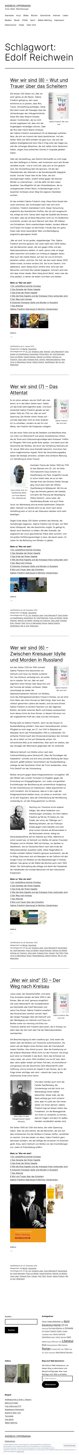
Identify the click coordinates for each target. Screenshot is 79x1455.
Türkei (66, 1349)
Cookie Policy (20, 1451)
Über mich (31, 25)
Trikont (62, 1349)
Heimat (58, 1337)
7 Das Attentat (16, 306)
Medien (8, 20)
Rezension (64, 1345)
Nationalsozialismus (53, 359)
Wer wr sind (25, 626)
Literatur (42, 359)
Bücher (34, 15)
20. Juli (28, 352)
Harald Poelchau (30, 357)
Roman (29, 362)
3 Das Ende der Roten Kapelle (23, 293)
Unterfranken (52, 1352)
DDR (66, 1325)
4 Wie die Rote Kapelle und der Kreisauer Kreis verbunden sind (39, 296)
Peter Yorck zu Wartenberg (31, 623)
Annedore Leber (37, 352)
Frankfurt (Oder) (56, 1331)
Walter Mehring (45, 20)
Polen (59, 1345)
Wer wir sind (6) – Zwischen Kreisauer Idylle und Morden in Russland (38, 654)
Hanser (53, 1337)
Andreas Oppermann (18, 5)
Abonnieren (50, 1384)
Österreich (69, 1352)
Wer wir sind (59, 362)
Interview (63, 1337)
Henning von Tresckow (41, 621)
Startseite (9, 15)
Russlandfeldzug (38, 956)
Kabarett (44, 1341)
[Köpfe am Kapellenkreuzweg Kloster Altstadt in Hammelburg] (11, 1373)
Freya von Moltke (16, 357)
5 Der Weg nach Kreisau (21, 299)
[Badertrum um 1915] (23, 1373)
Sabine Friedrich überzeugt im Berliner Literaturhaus (34, 309)
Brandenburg (48, 1325)
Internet (56, 15)
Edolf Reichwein (58, 354)
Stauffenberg (50, 362)
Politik (25, 20)
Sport (32, 20)
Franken (47, 1331)
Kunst (56, 1341)
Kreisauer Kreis (32, 359)
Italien (69, 1337)
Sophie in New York (13, 1413)
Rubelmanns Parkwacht (14, 1409)
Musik (17, 20)
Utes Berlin (9, 1419)
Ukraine (46, 1352)
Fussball (64, 1331)
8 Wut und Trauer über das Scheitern (27, 569)
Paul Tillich (59, 953)
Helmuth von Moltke (44, 357)
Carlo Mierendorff (57, 352)
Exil (43, 1331)
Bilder (26, 15)
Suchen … (9, 1316)
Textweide (9, 1416)
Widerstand (14, 365)
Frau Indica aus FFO (13, 1406)
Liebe (60, 1341)
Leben (65, 15)
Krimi (53, 1341)
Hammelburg (46, 1337)
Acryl (18, 15)
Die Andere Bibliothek (55, 1328)
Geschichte (45, 15)
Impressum (59, 20)
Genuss (55, 1334)
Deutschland (34, 354)
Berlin (67, 1321)
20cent (44, 1321)
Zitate (21, 25)
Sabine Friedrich (38, 362)
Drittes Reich (44, 354)
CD (62, 1325)
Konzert (49, 1341)
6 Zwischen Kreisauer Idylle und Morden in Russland (34, 302)
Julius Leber (22, 359)
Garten (51, 1334)
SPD (59, 1349)
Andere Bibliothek (54, 1321)
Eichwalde (69, 1328)
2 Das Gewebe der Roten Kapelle (25, 289)
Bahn (62, 1321)
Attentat (47, 352)
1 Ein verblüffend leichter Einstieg (25, 286)
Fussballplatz (45, 1334)
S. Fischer (54, 1349)
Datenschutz (10, 25)
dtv (51, 354)
